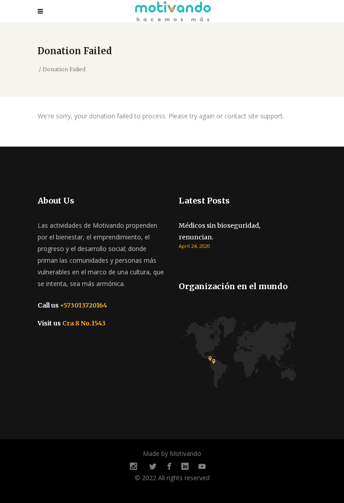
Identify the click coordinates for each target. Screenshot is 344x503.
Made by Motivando (172, 453)
